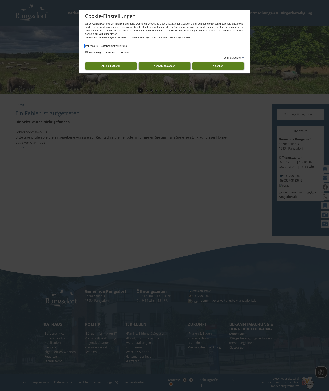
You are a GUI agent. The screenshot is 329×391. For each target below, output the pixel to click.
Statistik (125, 52)
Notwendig (95, 52)
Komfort (111, 52)
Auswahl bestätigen (164, 66)
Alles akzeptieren (110, 66)
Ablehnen (218, 66)
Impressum (92, 45)
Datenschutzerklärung (114, 45)
